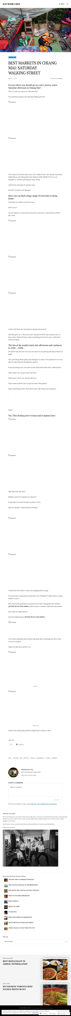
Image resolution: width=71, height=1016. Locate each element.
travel (33, 758)
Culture (15, 758)
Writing (54, 758)
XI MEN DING (12, 912)
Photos (26, 758)
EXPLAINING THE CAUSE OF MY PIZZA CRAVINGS (23, 890)
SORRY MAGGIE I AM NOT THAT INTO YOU (21, 928)
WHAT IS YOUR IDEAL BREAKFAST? (19, 895)
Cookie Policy (35, 1012)
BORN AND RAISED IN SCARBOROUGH (20, 917)
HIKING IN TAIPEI (13, 906)
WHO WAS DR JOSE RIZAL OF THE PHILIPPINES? (23, 885)
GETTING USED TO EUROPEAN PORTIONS (21, 879)
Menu (62, 4)
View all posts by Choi (28, 775)
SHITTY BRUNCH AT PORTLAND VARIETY (21, 922)
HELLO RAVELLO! (13, 901)
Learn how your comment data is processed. (43, 804)
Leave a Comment (57, 78)
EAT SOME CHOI (11, 4)
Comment (56, 800)
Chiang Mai (12, 57)
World (48, 758)
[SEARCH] (66, 4)
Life (21, 758)
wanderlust (41, 758)
